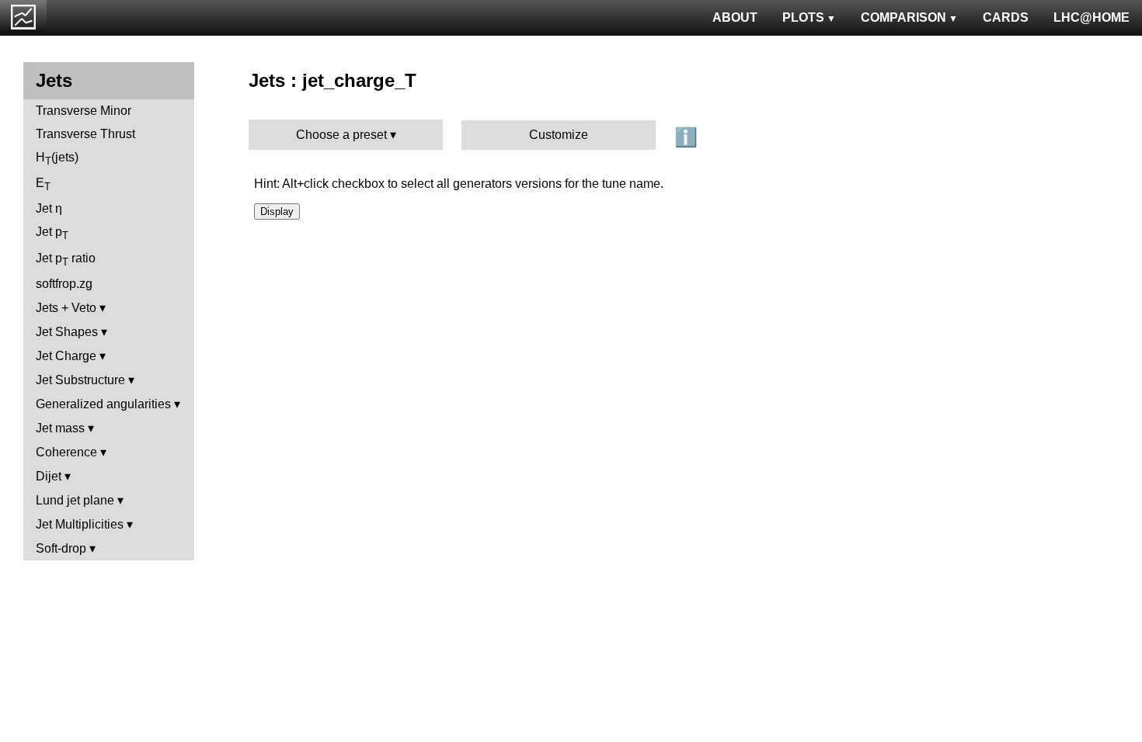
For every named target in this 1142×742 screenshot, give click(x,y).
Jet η (49, 208)
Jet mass (60, 428)
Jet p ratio (66, 259)
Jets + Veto (66, 307)
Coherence (66, 452)
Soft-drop (61, 548)
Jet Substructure (80, 380)
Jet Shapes (67, 331)
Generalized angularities (103, 404)
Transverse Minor (83, 110)
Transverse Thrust (85, 133)
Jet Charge (66, 355)
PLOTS (803, 17)
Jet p (52, 233)
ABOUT (734, 17)
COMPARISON (903, 17)
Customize (558, 134)
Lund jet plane (75, 500)
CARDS (1006, 17)
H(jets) (57, 159)
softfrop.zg (64, 283)
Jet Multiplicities (80, 524)
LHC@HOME (1091, 17)
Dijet (48, 476)
